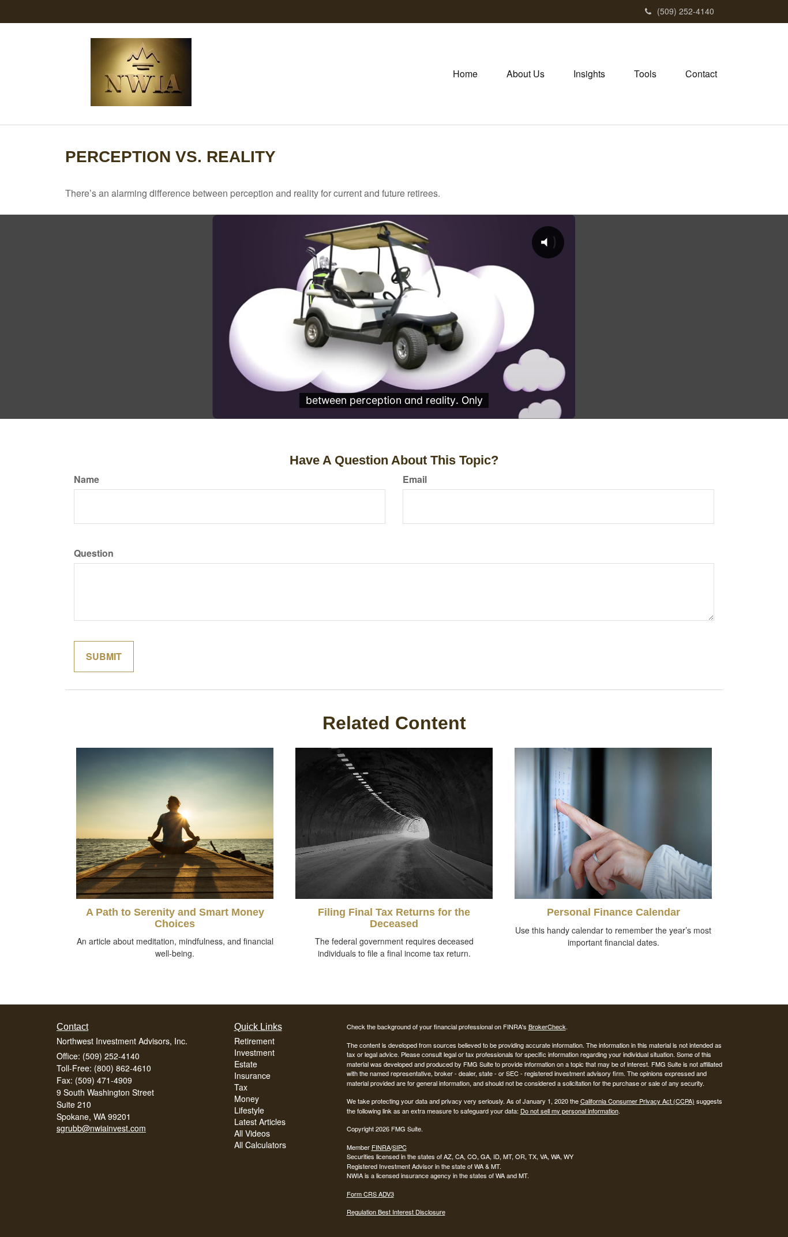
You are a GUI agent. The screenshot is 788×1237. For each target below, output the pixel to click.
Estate (245, 1064)
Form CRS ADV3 (370, 1193)
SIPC (399, 1147)
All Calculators (260, 1144)
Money (246, 1098)
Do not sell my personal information (569, 1110)
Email (415, 479)
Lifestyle (249, 1110)
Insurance (252, 1075)
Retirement (254, 1041)
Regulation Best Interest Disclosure (396, 1211)
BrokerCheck (547, 1026)
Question (94, 553)
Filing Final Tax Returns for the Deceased (394, 917)
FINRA (381, 1147)
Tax (240, 1087)
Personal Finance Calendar (613, 912)
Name (86, 479)
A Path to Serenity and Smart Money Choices (175, 917)
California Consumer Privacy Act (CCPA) (637, 1100)
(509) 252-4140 (685, 11)
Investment (254, 1052)
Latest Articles (260, 1121)
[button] (525, 74)
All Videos (252, 1133)
